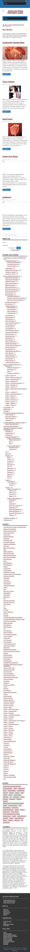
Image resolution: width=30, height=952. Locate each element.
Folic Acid (11, 503)
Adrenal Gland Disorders (11, 279)
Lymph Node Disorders (11, 330)
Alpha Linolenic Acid (14, 439)
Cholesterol (8, 435)
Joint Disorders (9, 319)
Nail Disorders (9, 338)
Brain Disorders (9, 294)
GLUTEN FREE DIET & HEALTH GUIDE (14, 422)
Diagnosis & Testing (10, 416)
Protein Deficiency (6, 807)
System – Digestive (10, 381)
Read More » (6, 74)
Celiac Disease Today (9, 902)
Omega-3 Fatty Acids (12, 438)
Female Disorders (10, 306)
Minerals (7, 455)
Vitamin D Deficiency (19, 818)
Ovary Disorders (11, 309)
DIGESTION (7, 409)
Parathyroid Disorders (11, 343)
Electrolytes (10, 464)
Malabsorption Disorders (11, 270)
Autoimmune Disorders (13, 262)
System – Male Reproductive (12, 394)
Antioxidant (8, 431)
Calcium (9, 459)
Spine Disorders (9, 353)
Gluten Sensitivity (9, 418)
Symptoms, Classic (10, 274)
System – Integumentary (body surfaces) (16, 388)
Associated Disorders (10, 260)
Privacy (5, 914)
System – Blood (9, 375)
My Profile (6, 925)
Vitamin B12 (12, 507)
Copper (9, 462)
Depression (5, 792)
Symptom (17, 809)
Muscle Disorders (9, 336)
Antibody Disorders (10, 281)
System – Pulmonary (10, 399)
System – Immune (10, 386)
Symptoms (22, 809)
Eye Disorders (9, 304)
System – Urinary (9, 405)
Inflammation (5, 796)
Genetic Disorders (12, 266)
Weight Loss (16, 820)
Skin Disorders (9, 349)
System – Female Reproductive (13, 383)
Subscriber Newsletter (9, 518)
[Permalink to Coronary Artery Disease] (15, 161)
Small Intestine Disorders (11, 351)
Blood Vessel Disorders (11, 291)
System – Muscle (9, 395)
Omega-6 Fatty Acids (12, 445)
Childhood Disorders (12, 367)
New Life (7, 366)
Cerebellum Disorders (13, 296)
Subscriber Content (8, 924)
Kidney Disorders (9, 321)
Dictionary (11, 792)
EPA (10, 443)
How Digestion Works (9, 941)
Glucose (7, 453)
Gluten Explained (7, 940)
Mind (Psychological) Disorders (15, 300)
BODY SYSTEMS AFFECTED (11, 364)
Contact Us (6, 911)
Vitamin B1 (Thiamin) (14, 505)
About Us (5, 909)
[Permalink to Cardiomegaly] (15, 202)
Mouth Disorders (9, 334)
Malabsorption (12, 799)
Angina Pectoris (7, 119)
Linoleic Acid (12, 449)
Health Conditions (17, 794)
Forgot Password (15, 250)
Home (6, 25)
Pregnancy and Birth (12, 373)
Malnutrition (19, 799)
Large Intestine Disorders (12, 323)
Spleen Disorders (9, 355)
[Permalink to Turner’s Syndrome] (15, 98)
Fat (6, 452)
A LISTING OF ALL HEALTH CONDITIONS (15, 257)
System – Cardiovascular (11, 379)
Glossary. (10, 794)
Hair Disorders (9, 315)
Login (4, 923)
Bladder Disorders (10, 285)
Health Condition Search (9, 935)
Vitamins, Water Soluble (13, 498)
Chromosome (10, 369)
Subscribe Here (7, 921)
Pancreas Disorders (10, 341)
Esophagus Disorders (11, 302)
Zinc (8, 477)
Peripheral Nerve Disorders (12, 345)
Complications (9, 268)
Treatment (8, 420)
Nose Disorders (9, 339)
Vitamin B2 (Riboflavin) (15, 509)
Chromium (10, 461)
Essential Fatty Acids (10, 436)
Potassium (10, 472)
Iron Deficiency (16, 796)
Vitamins (7, 487)
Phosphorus (10, 470)
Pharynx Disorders (10, 347)
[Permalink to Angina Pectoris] (15, 135)
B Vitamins (12, 500)
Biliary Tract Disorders (11, 283)
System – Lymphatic (10, 392)
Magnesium (10, 468)
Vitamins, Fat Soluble (12, 489)
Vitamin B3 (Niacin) (14, 511)
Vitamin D (11, 492)
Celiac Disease (9, 414)
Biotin (10, 502)
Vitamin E (11, 494)
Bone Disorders (9, 292)
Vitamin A (11, 490)
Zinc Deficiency (6, 822)
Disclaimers (6, 913)
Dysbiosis (17, 792)
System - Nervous (7, 816)
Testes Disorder (9, 360)
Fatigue (22, 792)
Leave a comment (7, 45)
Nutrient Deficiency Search (10, 936)
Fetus (8, 371)
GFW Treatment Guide (9, 901)
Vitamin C (11, 515)
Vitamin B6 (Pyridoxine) (15, 513)
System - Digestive (15, 811)
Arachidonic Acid (13, 447)
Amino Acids (10, 481)
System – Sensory (10, 401)
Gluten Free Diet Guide (11, 424)
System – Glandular (10, 385)
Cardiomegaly (6, 197)
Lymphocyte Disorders (11, 332)
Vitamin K (11, 496)
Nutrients (5, 805)
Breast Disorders (11, 307)
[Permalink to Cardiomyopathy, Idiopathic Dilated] (15, 59)
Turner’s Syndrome (8, 81)
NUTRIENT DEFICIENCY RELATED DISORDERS (13, 803)
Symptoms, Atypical (10, 272)
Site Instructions (7, 933)
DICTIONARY (7, 407)
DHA (10, 441)
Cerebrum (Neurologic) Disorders (16, 298)
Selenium (9, 474)
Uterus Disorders (11, 311)
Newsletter (5, 801)
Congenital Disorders (12, 264)
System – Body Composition (12, 377)
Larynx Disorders (9, 324)
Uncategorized (7, 520)
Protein (7, 480)
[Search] (26, 1)
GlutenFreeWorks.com (9, 900)
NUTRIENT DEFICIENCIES (11, 426)
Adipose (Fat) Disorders (11, 277)
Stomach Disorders (10, 356)
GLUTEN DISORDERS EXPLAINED (13, 413)
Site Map (5, 944)
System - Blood (6, 811)
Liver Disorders (9, 326)
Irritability (22, 796)
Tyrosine (11, 485)
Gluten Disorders (7, 937)
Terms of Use (6, 912)
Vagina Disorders (11, 313)
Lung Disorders (9, 328)
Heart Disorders (9, 317)
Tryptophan (12, 483)
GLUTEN (6, 411)
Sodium (9, 476)
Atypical (15, 788)
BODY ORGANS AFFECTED (16, 25)
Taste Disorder (9, 358)
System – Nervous (10, 397)
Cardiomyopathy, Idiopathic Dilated (13, 42)
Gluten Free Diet (7, 938)
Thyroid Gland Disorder (11, 362)
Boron (8, 457)
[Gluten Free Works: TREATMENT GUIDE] (15, 13)
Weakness (10, 820)
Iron (8, 466)
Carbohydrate (9, 433)
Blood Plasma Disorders (11, 289)
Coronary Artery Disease (10, 156)
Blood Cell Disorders (10, 287)
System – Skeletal (10, 403)
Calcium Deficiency (12, 790)
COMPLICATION (20, 790)
